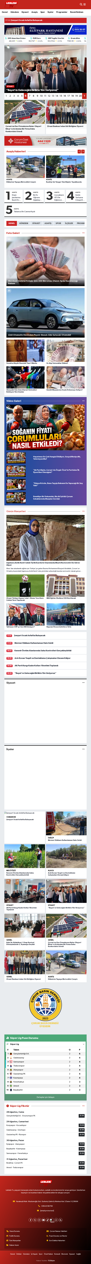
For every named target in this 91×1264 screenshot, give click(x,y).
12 (49, 96)
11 (45, 96)
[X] (35, 1220)
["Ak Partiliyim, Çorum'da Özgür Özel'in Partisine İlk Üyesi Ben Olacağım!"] (16, 471)
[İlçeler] (83, 749)
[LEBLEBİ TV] (11, 4)
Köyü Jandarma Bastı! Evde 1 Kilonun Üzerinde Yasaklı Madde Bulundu (17, 197)
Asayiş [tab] (48, 223)
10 (41, 96)
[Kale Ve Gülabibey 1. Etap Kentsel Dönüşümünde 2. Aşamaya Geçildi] (24, 926)
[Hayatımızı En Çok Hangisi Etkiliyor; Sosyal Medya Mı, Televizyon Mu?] (16, 458)
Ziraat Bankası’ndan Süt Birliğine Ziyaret (23, 979)
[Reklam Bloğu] (45, 30)
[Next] (52, 1220)
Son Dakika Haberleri (57, 1240)
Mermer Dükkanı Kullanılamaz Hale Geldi (33, 643)
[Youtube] (43, 1220)
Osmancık (11, 817)
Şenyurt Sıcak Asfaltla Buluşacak (29, 635)
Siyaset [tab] (36, 223)
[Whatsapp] (56, 1220)
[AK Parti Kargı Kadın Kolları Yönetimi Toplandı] (24, 891)
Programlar (61, 12)
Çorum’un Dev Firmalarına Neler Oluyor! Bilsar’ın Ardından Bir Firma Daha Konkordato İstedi (64, 944)
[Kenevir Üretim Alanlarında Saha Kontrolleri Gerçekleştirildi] (24, 856)
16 (65, 96)
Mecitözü (11, 870)
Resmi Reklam (76, 12)
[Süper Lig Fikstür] (83, 1106)
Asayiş (34, 12)
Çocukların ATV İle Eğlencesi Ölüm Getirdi (59, 197)
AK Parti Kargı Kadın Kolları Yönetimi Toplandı (36, 666)
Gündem (14, 12)
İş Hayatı (34, 1254)
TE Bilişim (51, 1261)
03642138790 (47, 1206)
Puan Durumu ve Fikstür (58, 1236)
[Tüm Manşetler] (83, 511)
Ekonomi (64, 1254)
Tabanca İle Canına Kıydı (24, 212)
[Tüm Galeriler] (83, 233)
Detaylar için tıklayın (45, 1097)
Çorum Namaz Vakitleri (58, 1231)
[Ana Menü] (84, 5)
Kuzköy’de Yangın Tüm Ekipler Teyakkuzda (64, 182)
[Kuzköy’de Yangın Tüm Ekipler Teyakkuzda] (65, 167)
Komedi (57, 1254)
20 (80, 96)
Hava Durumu (15, 1231)
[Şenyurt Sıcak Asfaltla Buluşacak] (24, 813)
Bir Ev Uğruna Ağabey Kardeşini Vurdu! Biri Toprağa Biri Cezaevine (38, 197)
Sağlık (78, 1254)
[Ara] (81, 5)
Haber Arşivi (14, 1245)
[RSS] (60, 1220)
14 (57, 96)
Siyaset (25, 12)
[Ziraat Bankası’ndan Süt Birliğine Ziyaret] (24, 962)
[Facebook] (31, 1220)
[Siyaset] (83, 683)
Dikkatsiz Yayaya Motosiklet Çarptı (21, 182)
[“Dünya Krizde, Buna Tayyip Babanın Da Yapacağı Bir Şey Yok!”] (16, 484)
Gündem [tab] (23, 223)
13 (53, 96)
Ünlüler (19, 1254)
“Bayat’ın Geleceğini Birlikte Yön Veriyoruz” (35, 673)
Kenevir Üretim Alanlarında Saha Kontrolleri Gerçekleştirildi (42, 651)
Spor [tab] (58, 223)
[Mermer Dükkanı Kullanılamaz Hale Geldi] (66, 823)
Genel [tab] (11, 223)
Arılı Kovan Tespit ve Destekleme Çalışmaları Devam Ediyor (43, 658)
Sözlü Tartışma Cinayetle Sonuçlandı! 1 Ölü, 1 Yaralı (80, 197)
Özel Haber (48, 1254)
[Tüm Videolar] (83, 401)
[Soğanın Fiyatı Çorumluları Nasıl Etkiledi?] (45, 427)
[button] (79, 152)
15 (61, 96)
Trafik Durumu (14, 1236)
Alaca (51, 870)
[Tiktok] (48, 1220)
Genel (5, 12)
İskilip (51, 838)
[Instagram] (39, 1220)
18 (72, 96)
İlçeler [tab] (69, 223)
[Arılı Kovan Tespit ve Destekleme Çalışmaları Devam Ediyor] (66, 856)
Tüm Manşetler (15, 1240)
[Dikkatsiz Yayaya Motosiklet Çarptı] (25, 167)
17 (68, 96)
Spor (42, 12)
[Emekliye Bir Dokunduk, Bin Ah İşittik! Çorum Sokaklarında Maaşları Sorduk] (16, 498)
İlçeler (51, 12)
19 (76, 96)
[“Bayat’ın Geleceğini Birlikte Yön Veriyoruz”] (66, 891)
